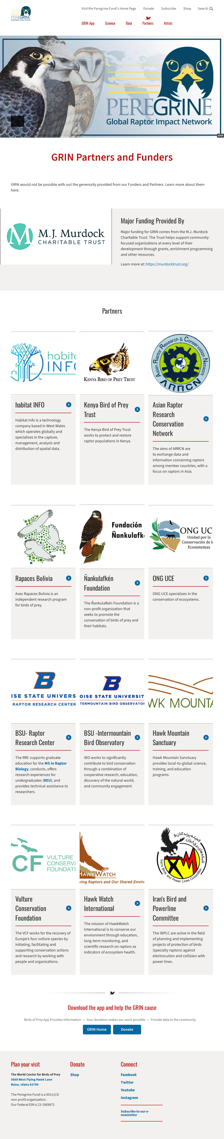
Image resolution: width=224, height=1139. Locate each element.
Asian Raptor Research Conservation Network (168, 419)
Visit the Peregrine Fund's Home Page (109, 8)
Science (110, 23)
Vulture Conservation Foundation (30, 908)
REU (47, 780)
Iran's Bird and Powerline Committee (169, 908)
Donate (148, 8)
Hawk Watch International (99, 903)
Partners (147, 23)
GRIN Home (97, 1029)
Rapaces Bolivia (33, 578)
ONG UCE (163, 578)
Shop (187, 8)
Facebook (129, 1075)
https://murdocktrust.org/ (167, 264)
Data (129, 23)
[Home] (21, 13)
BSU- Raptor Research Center (35, 737)
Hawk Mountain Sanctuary (171, 737)
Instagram (129, 1097)
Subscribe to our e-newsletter (135, 1113)
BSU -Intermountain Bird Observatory (107, 737)
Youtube (128, 1090)
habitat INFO (29, 404)
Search (203, 8)
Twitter (127, 1082)
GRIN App (88, 23)
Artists (168, 23)
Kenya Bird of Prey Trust (106, 409)
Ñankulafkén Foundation (98, 582)
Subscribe (168, 8)
